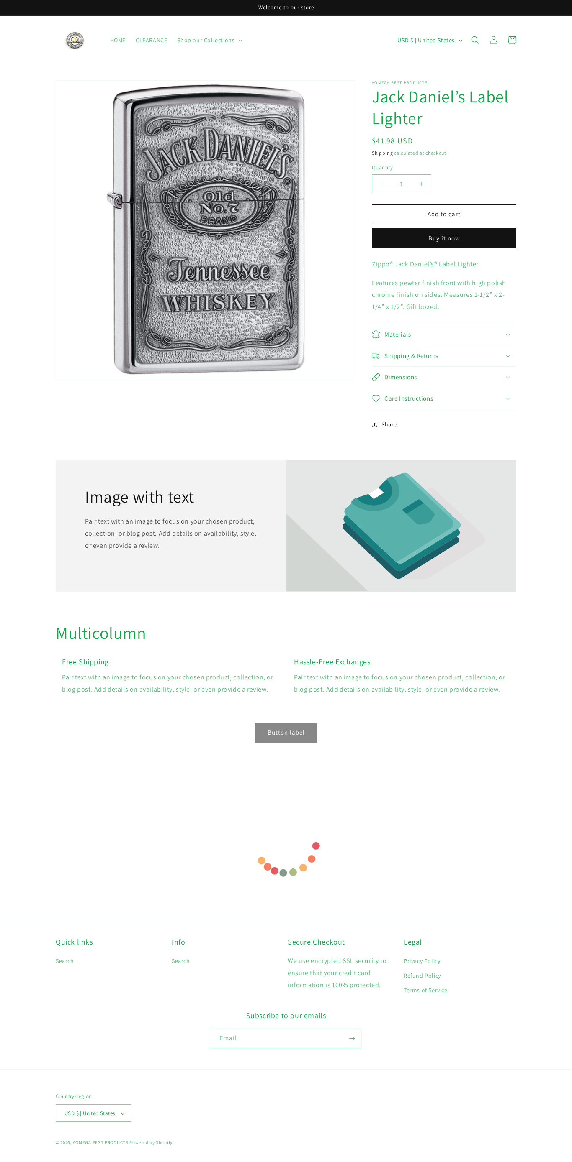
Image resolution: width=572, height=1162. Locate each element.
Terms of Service (426, 990)
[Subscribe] (352, 1038)
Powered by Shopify (151, 1143)
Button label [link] (286, 732)
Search (65, 961)
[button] (475, 40)
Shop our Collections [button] (205, 40)
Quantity (382, 167)
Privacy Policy (422, 961)
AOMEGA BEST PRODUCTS (101, 1143)
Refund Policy (422, 975)
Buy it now (444, 238)
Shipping (382, 153)
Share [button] (389, 424)
